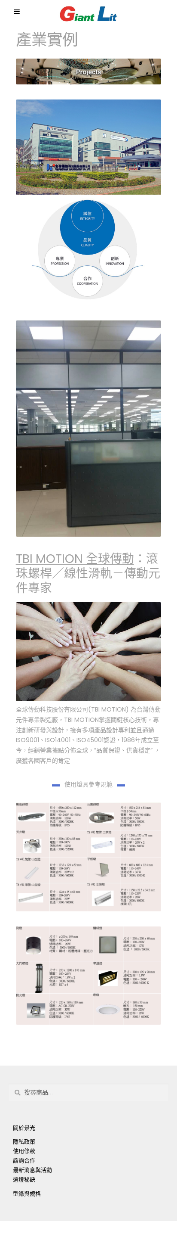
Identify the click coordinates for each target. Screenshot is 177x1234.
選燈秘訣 (24, 1179)
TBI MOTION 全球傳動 (75, 558)
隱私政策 (24, 1142)
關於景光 (24, 1128)
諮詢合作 (24, 1160)
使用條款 (24, 1151)
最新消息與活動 (32, 1170)
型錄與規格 (27, 1194)
